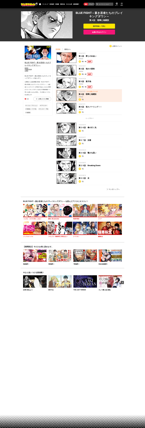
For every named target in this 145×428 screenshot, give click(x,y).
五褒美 (26, 71)
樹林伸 (26, 68)
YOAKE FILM (28, 69)
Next (122, 282)
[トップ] (40, 4)
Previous (22, 282)
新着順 (58, 49)
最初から (67, 49)
